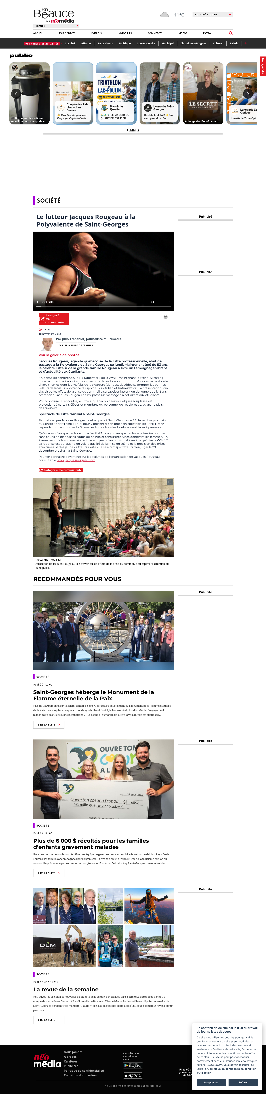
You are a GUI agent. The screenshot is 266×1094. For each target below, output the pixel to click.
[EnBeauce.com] (47, 1065)
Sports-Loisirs (146, 43)
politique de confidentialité (227, 1068)
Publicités (71, 1066)
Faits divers (105, 43)
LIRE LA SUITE (46, 724)
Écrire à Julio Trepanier (76, 345)
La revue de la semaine (66, 989)
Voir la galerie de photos (59, 355)
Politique (125, 43)
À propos (70, 1057)
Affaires (86, 43)
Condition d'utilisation (80, 1075)
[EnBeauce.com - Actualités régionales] (53, 15)
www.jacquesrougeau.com (76, 460)
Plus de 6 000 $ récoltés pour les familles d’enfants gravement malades (91, 843)
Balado (234, 43)
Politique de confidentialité (84, 1071)
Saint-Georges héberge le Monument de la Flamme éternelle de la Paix (93, 695)
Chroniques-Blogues (193, 43)
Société (70, 43)
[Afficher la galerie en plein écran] (170, 482)
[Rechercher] (231, 33)
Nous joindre (73, 1052)
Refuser (243, 1082)
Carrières (70, 1061)
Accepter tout (211, 1082)
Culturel (218, 43)
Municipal (168, 43)
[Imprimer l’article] (165, 317)
